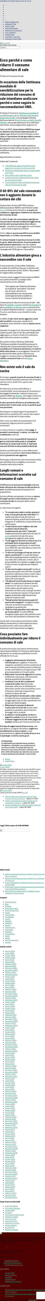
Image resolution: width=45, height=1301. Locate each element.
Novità (7, 925)
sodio (7, 536)
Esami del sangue (11, 908)
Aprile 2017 (9, 1189)
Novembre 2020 (11, 1098)
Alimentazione (10, 902)
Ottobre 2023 (10, 1023)
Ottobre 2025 (10, 972)
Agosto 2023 (10, 1028)
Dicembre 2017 (11, 1172)
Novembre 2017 (11, 1174)
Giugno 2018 (10, 1159)
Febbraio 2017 (10, 1193)
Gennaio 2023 (10, 1042)
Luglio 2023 (9, 1030)
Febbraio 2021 (10, 1091)
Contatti (8, 1277)
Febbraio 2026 (10, 964)
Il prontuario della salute (14, 1215)
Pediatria (8, 932)
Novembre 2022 (11, 1047)
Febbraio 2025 (10, 989)
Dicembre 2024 (11, 994)
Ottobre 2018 (10, 1151)
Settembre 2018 (11, 1153)
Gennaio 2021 (10, 1093)
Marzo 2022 (9, 1064)
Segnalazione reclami (13, 1281)
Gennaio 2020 (10, 1119)
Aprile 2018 (9, 1163)
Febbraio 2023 (10, 1040)
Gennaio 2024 (10, 1017)
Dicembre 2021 (11, 1070)
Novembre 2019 (11, 1123)
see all (24, 792)
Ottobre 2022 (10, 1049)
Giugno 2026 (10, 955)
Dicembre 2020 (11, 1095)
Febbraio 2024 (10, 1015)
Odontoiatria (10, 927)
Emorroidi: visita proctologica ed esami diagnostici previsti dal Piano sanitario (24, 888)
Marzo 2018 (9, 1166)
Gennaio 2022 (10, 1068)
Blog (6, 904)
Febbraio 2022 (10, 1066)
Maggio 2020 (10, 1110)
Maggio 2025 (10, 983)
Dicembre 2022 (11, 1044)
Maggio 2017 (10, 1187)
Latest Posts (9, 761)
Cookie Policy (10, 1279)
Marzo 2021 (9, 1089)
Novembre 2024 (11, 996)
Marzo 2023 (9, 1038)
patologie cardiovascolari (15, 307)
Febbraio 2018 (10, 1168)
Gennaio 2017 (10, 1195)
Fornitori (9, 35)
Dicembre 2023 (11, 1019)
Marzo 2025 (9, 987)
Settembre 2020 (11, 1102)
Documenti (10, 33)
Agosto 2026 (10, 951)
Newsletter (10, 24)
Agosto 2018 (10, 1155)
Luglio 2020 (9, 1106)
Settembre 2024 (11, 1000)
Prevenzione (10, 934)
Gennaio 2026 (10, 966)
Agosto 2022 (10, 1053)
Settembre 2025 (11, 974)
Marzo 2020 (9, 1115)
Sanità (7, 938)
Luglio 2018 (9, 1157)
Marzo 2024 (9, 1013)
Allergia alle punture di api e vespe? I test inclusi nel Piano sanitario (20, 797)
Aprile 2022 (9, 1061)
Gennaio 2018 (10, 1170)
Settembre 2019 (11, 1127)
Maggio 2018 (10, 1161)
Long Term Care (11, 1221)
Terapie (8, 942)
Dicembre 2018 (11, 1146)
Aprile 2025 (9, 985)
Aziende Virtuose (13, 39)
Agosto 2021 (10, 1078)
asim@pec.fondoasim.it (13, 1263)
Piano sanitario (11, 1225)
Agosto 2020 (10, 1104)
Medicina (8, 923)
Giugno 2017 (10, 1185)
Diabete (8, 906)
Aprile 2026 (9, 960)
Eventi (7, 912)
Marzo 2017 (9, 1191)
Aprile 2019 (9, 1138)
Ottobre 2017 (10, 1176)
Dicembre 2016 (11, 1197)
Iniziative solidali (13, 31)
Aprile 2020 (9, 1112)
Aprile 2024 (9, 1011)
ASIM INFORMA (11, 1206)
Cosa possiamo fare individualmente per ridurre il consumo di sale (22, 183)
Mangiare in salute (12, 1223)
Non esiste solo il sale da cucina (18, 175)
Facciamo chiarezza (12, 1208)
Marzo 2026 (9, 962)
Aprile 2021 (9, 1087)
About (7, 759)
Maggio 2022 (10, 1059)
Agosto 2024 (10, 1002)
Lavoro (7, 919)
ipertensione (34, 305)
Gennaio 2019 (10, 1144)
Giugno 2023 (10, 1032)
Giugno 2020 (10, 1108)
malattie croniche (14, 305)
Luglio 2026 (9, 953)
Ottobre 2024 (10, 998)
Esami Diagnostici (12, 910)
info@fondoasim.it (11, 1261)
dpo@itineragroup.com (14, 1265)
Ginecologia (9, 915)
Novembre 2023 (11, 1021)
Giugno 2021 (10, 1083)
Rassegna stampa (11, 1229)
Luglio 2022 (9, 1055)
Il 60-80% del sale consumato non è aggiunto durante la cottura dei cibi (20, 166)
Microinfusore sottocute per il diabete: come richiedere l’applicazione (22, 892)
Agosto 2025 (10, 977)
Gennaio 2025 (10, 991)
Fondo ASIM (5, 767)
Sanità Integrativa (11, 940)
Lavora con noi (12, 37)
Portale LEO (9, 1227)
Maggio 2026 (10, 957)
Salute (2, 210)
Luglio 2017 (9, 1182)
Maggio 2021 (10, 1085)
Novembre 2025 (11, 970)
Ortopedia (9, 929)
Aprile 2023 (9, 1036)
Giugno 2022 (10, 1057)
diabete (18, 395)
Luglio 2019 (9, 1132)
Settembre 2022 (11, 1051)
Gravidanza (9, 917)
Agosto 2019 (10, 1129)
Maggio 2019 (10, 1136)
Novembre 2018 (11, 1149)
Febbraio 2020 (10, 1117)
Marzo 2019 (9, 1140)
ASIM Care (9, 26)
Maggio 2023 (10, 1034)
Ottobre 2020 (10, 1100)
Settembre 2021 (11, 1076)
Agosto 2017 (10, 1180)
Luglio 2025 (9, 979)
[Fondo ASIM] (6, 765)
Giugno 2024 (10, 1006)
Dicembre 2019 (11, 1121)
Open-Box (33, 1300)
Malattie (8, 921)
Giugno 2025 (10, 981)
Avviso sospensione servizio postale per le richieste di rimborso (21, 802)
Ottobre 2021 (10, 1074)
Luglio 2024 (9, 1004)
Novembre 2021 (11, 1072)
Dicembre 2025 (11, 968)
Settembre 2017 (11, 1178)
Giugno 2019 (10, 1134)
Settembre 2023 (11, 1025)
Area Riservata (12, 22)
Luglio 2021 (9, 1081)
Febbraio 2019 (10, 1142)
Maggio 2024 (10, 1008)
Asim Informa (11, 28)
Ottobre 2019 (10, 1125)
